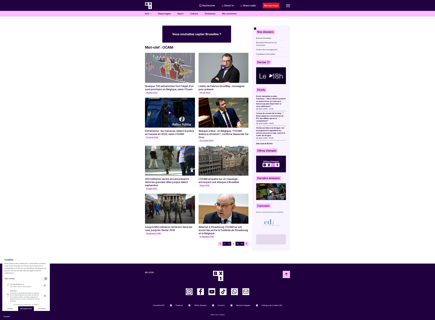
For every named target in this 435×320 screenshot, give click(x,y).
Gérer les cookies (217, 314)
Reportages (164, 13)
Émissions (210, 13)
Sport (181, 13)
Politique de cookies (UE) (272, 305)
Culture (194, 13)
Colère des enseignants (266, 49)
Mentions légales (243, 305)
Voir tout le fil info (264, 143)
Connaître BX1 (158, 305)
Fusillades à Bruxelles (265, 54)
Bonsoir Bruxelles (263, 38)
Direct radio (249, 5)
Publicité (179, 305)
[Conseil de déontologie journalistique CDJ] (271, 222)
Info (147, 13)
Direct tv (229, 5)
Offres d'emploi (200, 305)
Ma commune (229, 13)
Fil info (261, 90)
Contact (221, 305)
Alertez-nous (271, 5)
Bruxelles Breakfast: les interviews (266, 43)
